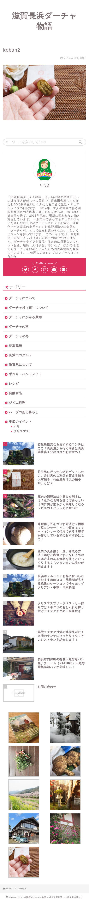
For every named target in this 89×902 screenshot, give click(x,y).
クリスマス (21, 431)
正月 (17, 426)
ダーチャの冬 (19, 336)
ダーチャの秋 (19, 326)
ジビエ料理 (17, 402)
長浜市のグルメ (20, 355)
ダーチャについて (22, 298)
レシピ (14, 383)
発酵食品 (15, 393)
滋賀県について (20, 364)
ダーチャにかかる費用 (25, 317)
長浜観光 (15, 345)
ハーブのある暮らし (24, 412)
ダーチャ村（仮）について (29, 307)
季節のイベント (20, 421)
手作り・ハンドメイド (25, 374)
